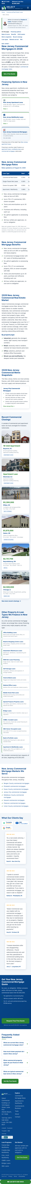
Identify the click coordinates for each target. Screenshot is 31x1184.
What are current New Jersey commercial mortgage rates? (13, 1044)
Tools (17, 1111)
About (17, 1114)
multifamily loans (16, 149)
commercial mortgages (8, 151)
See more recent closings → (11, 601)
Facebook (9, 1128)
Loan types (5, 39)
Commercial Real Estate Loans (15, 12)
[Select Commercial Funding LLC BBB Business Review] (7, 1138)
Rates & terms (6, 34)
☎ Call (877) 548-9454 (15, 1182)
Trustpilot (4, 1131)
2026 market (21, 34)
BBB (9, 1131)
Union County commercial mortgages (16, 806)
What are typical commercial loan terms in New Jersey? (13, 1073)
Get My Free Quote (10, 1081)
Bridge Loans (6, 1163)
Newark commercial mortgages (14, 800)
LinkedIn (4, 1128)
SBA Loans (5, 1166)
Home (3, 12)
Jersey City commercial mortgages (15, 792)
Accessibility (22, 1176)
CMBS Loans (6, 1160)
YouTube (4, 1133)
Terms (15, 1176)
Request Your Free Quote (16, 1021)
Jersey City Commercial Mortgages (11, 390)
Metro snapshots (6, 37)
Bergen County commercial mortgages (16, 783)
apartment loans (6, 149)
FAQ (21, 39)
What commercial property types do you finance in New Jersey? (13, 1063)
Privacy (10, 1176)
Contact (17, 1117)
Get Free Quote (22, 1157)
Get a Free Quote (9, 74)
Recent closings (17, 37)
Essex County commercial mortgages (16, 789)
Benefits (13, 34)
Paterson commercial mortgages (14, 803)
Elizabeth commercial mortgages (15, 786)
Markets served (14, 39)
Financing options (16, 31)
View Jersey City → (8, 406)
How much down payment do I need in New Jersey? (13, 1053)
